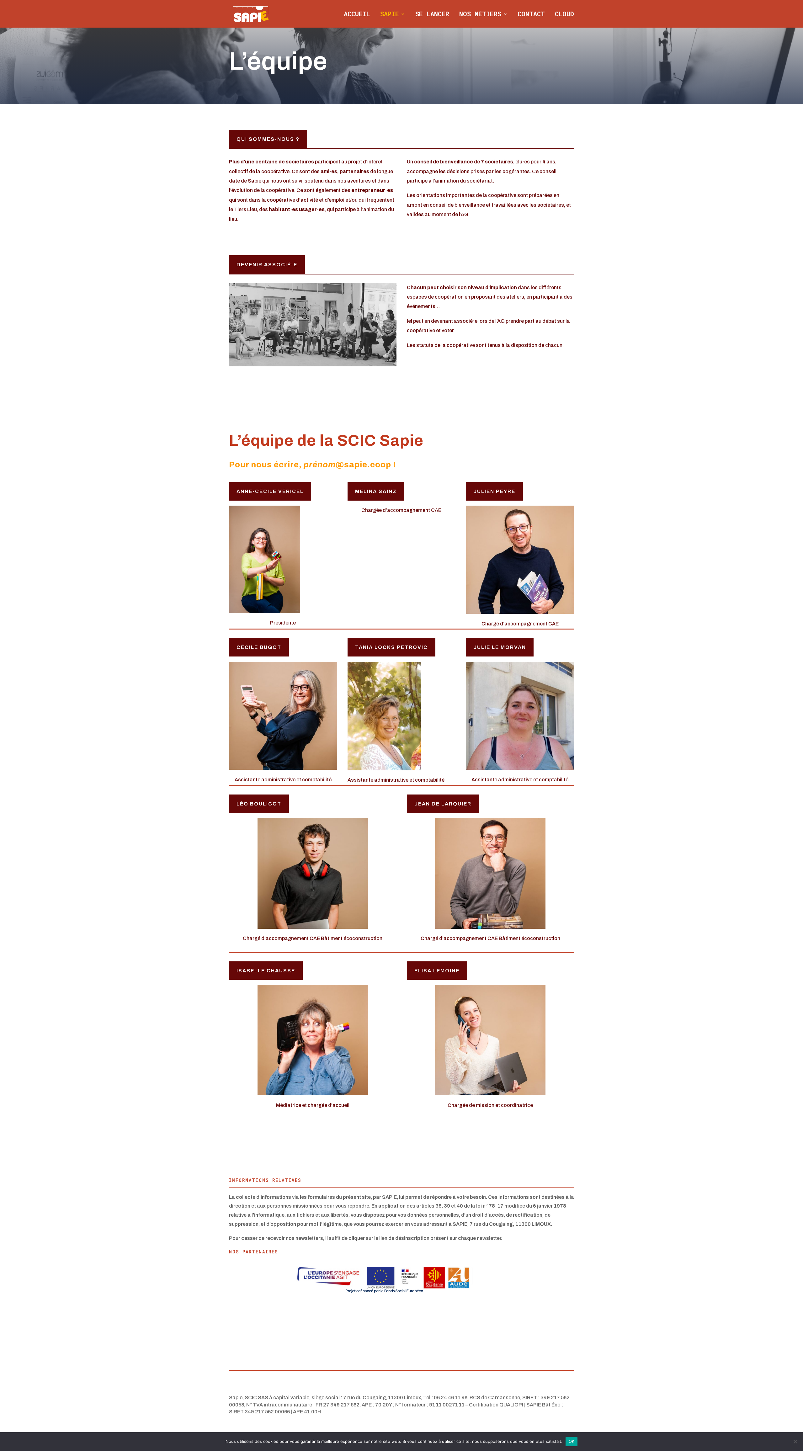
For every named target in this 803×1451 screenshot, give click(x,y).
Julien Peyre (494, 491)
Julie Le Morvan (499, 647)
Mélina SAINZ (376, 491)
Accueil (357, 15)
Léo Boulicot (259, 803)
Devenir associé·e (267, 264)
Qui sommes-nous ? (268, 139)
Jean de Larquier (442, 803)
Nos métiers (480, 15)
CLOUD (564, 15)
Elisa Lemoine (437, 970)
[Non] (795, 1441)
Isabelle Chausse (266, 970)
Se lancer (432, 15)
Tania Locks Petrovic (391, 647)
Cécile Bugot (259, 647)
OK (572, 1441)
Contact (531, 15)
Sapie (389, 15)
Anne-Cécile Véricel (270, 491)
